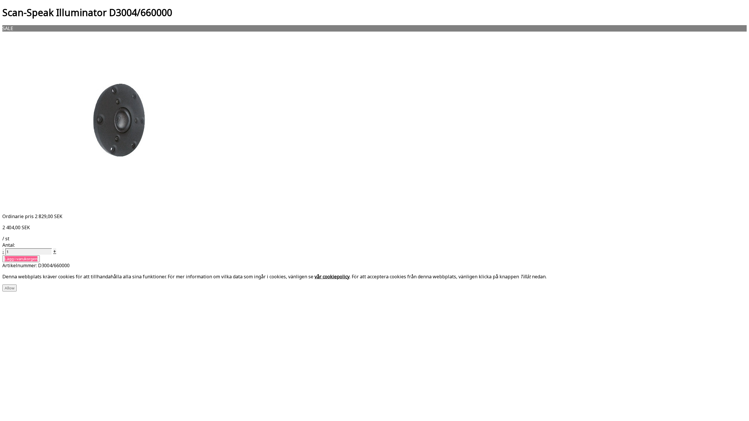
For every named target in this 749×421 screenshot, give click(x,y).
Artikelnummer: (20, 265)
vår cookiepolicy (332, 276)
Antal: (8, 245)
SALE (7, 28)
